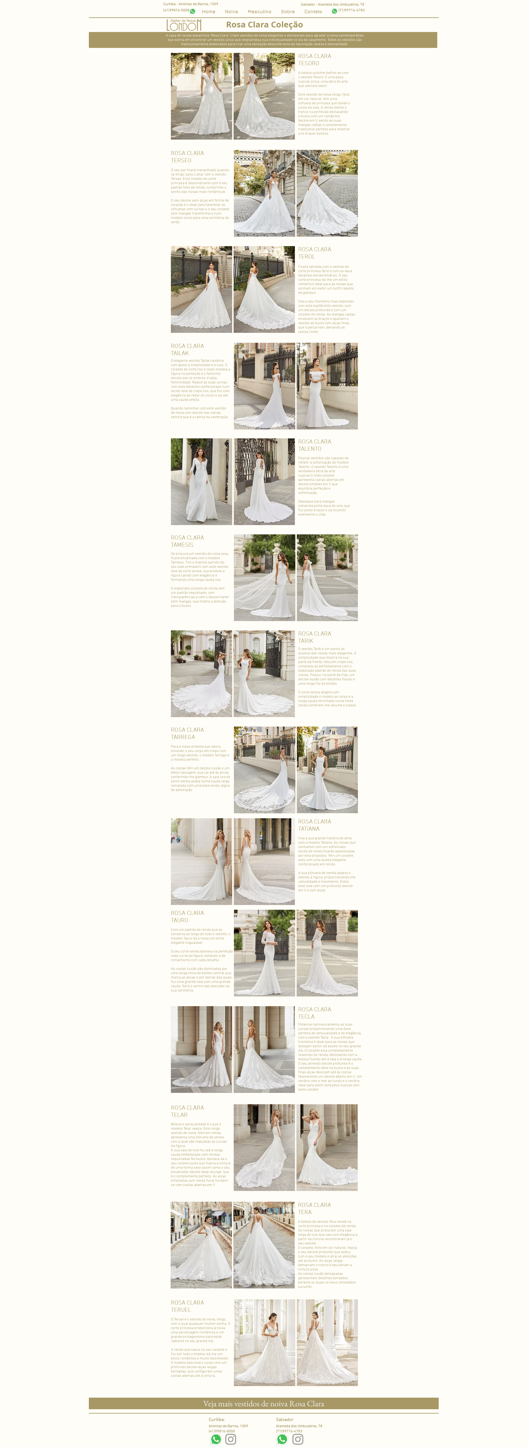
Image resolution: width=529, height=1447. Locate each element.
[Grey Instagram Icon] (230, 1439)
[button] (313, 10)
